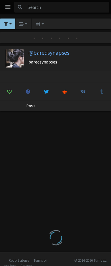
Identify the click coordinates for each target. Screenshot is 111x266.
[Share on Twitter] (46, 91)
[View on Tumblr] (101, 91)
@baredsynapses (48, 52)
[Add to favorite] (9, 91)
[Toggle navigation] (8, 7)
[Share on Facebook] (27, 91)
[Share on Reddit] (65, 91)
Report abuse (19, 260)
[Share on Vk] (83, 91)
